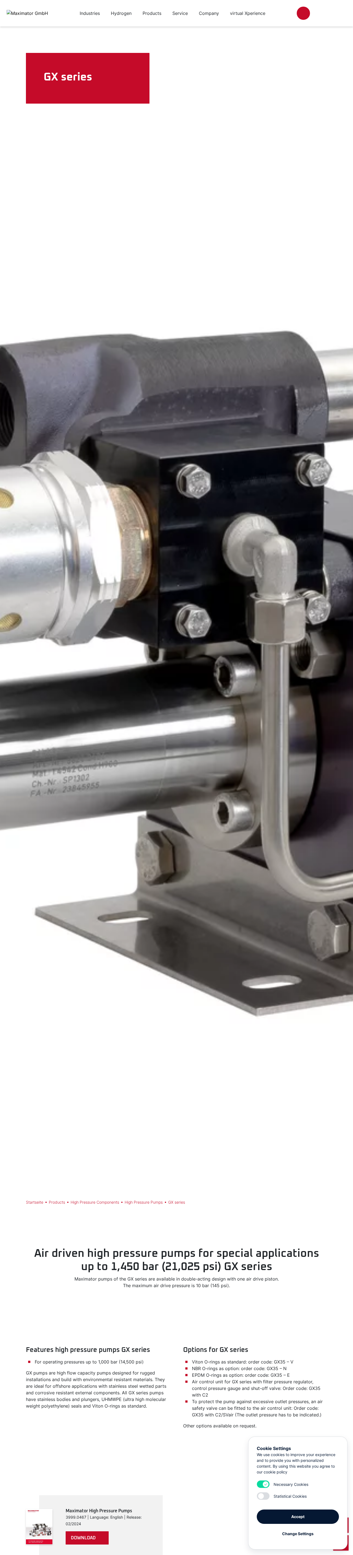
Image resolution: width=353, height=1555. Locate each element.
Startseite (34, 1202)
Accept (297, 1516)
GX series (176, 1202)
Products (57, 1202)
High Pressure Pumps (144, 1202)
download (83, 1538)
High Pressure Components (95, 1202)
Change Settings (298, 1533)
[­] (303, 13)
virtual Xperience (247, 13)
